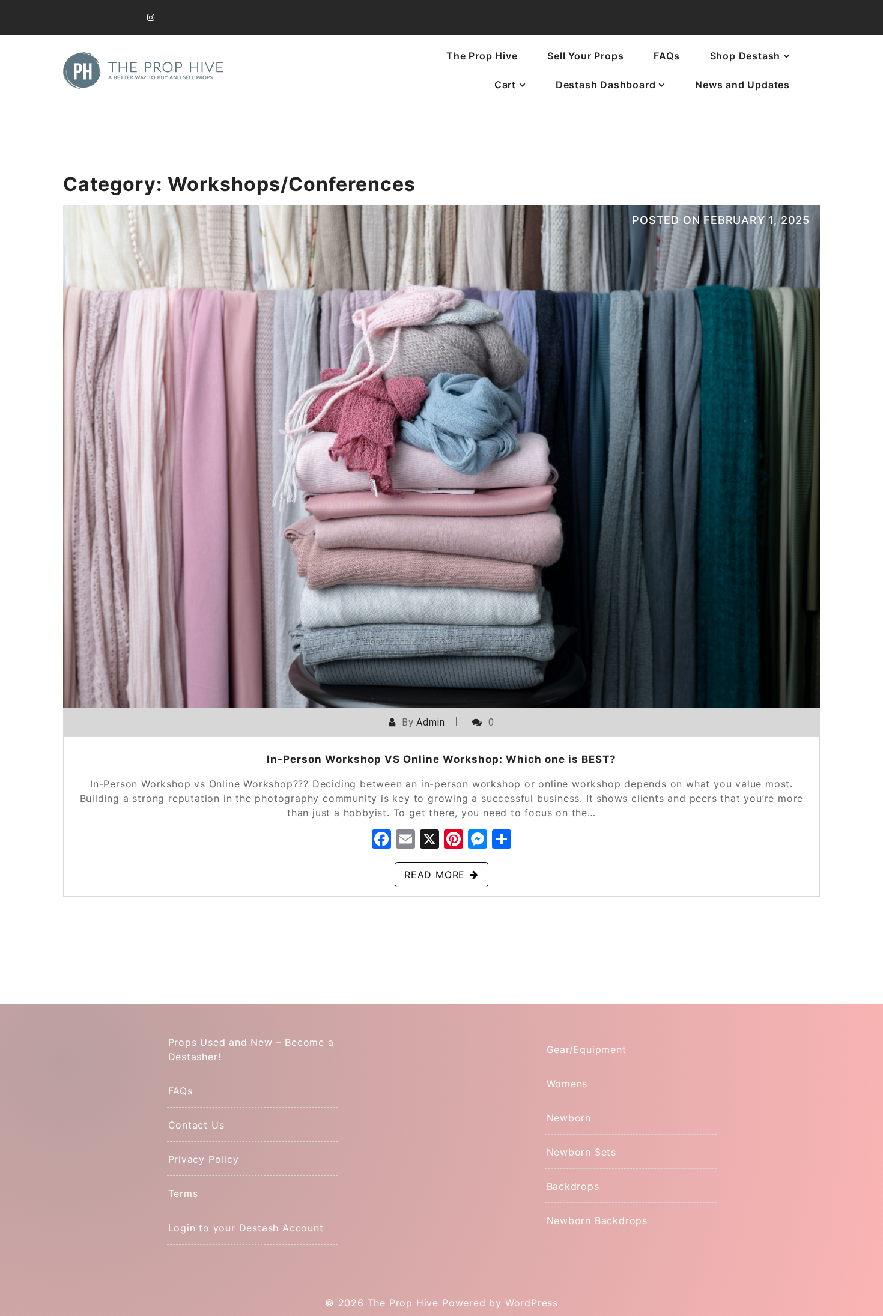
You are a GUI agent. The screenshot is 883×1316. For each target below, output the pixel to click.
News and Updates (742, 85)
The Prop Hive (481, 56)
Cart (505, 85)
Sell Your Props (585, 56)
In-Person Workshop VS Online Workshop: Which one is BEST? (441, 759)
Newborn (569, 1118)
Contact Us (196, 1125)
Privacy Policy (203, 1159)
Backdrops (573, 1186)
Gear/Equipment (587, 1049)
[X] (429, 840)
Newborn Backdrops (597, 1220)
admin (430, 722)
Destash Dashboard (606, 85)
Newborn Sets (582, 1152)
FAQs (666, 56)
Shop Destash (745, 56)
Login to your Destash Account (246, 1228)
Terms (183, 1193)
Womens (567, 1084)
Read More (434, 875)
